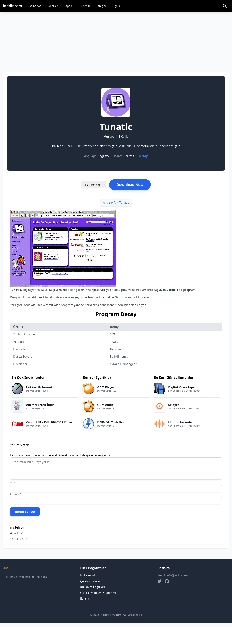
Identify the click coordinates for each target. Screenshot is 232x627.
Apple (68, 6)
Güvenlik (85, 6)
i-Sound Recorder (180, 422)
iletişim (85, 599)
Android (53, 6)
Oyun (116, 6)
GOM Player (105, 387)
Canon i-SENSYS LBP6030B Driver (49, 422)
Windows (35, 6)
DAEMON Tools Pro (110, 422)
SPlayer (173, 405)
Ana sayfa (109, 202)
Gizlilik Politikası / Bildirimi (98, 593)
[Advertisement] (116, 38)
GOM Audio (105, 405)
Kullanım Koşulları (92, 587)
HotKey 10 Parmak (39, 387)
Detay (143, 156)
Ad (13, 482)
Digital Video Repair (182, 387)
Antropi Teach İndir (40, 405)
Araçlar (102, 6)
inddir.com (12, 5)
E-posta (15, 494)
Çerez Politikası (90, 581)
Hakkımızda (88, 575)
